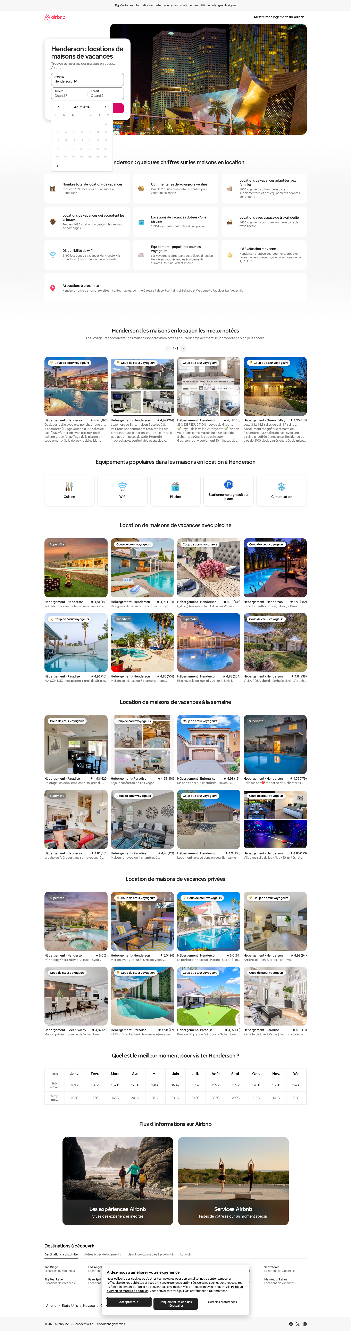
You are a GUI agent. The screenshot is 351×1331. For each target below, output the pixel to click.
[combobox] (87, 81)
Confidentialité (83, 1324)
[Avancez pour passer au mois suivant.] (105, 107)
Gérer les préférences (222, 1302)
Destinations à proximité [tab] (61, 1254)
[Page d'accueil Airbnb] (54, 17)
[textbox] (69, 95)
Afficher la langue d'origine (218, 5)
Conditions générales (111, 1324)
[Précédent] (168, 348)
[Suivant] (183, 348)
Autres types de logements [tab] (102, 1254)
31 (57, 165)
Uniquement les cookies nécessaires (175, 1303)
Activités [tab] (186, 1254)
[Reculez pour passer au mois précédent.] (58, 107)
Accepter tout (129, 1302)
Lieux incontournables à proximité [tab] (150, 1254)
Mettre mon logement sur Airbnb (279, 17)
